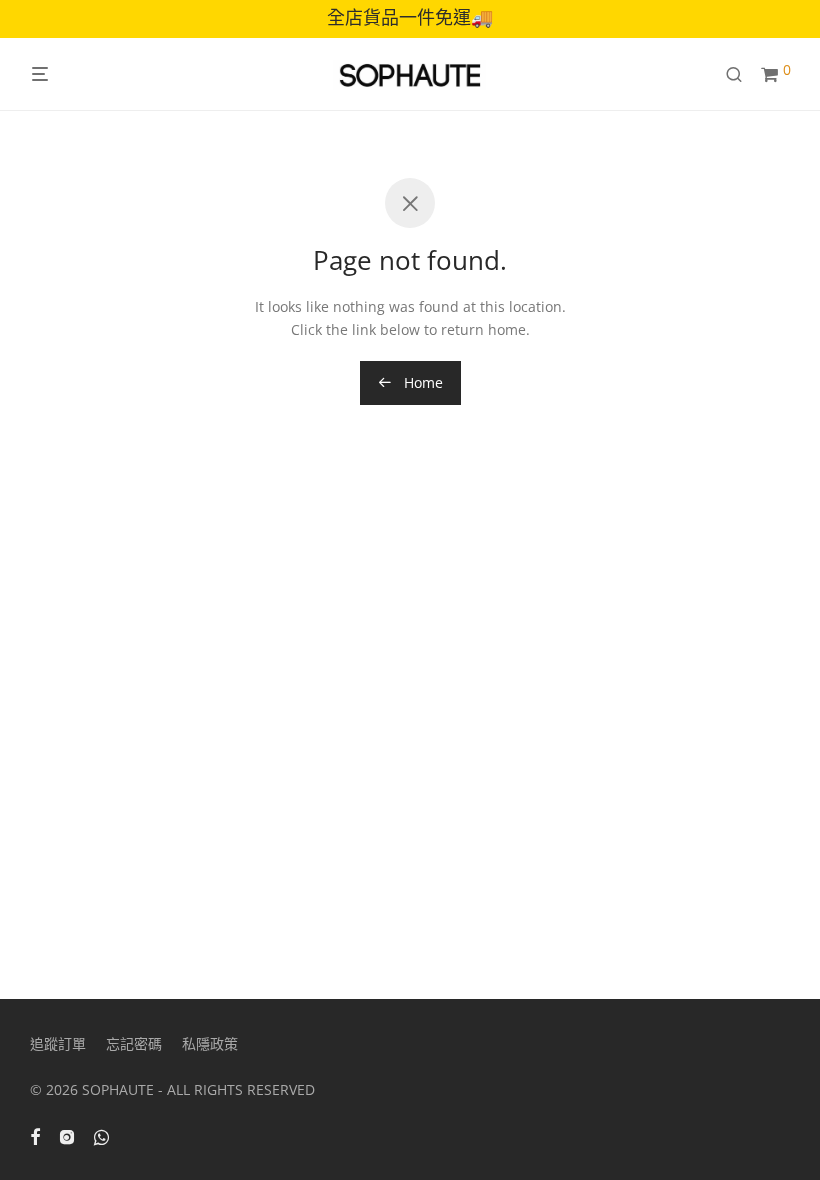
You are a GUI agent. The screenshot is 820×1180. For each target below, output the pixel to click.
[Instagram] (67, 1135)
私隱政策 (210, 1043)
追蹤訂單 (58, 1043)
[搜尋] (741, 74)
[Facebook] (35, 1135)
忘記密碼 (134, 1043)
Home (421, 382)
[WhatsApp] (101, 1135)
